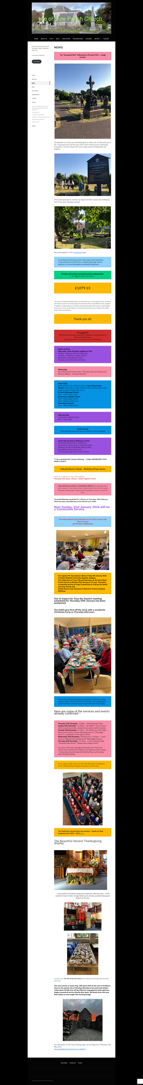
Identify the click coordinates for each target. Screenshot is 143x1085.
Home (36, 38)
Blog (58, 38)
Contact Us (37, 61)
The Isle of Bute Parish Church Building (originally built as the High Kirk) (40, 108)
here (76, 276)
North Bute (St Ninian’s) (38, 119)
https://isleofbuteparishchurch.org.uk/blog (70, 1049)
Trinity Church (35, 122)
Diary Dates (66, 38)
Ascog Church (35, 112)
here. (82, 833)
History (97, 38)
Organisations (78, 38)
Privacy (80, 1062)
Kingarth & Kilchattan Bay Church (40, 117)
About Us (44, 38)
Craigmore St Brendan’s (38, 114)
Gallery (106, 38)
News (51, 38)
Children (88, 38)
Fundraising (77, 252)
